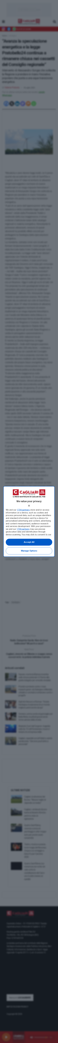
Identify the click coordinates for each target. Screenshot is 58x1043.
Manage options (29, 551)
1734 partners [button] (23, 510)
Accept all (29, 542)
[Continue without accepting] (29, 506)
